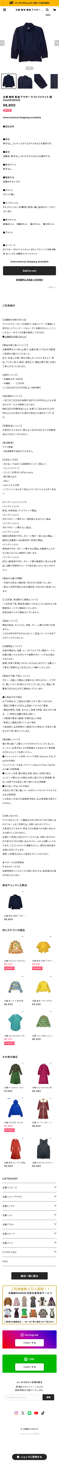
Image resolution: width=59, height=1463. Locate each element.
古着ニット (7, 1215)
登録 (48, 1397)
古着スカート (8, 1233)
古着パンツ (7, 1243)
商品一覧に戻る (29, 1276)
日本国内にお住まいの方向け (29, 279)
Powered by (26, 1434)
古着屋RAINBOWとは (15, 336)
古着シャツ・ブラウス (12, 1196)
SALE (5, 1261)
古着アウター (8, 1224)
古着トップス (8, 1206)
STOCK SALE (9, 1252)
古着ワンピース (9, 1187)
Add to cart (29, 270)
